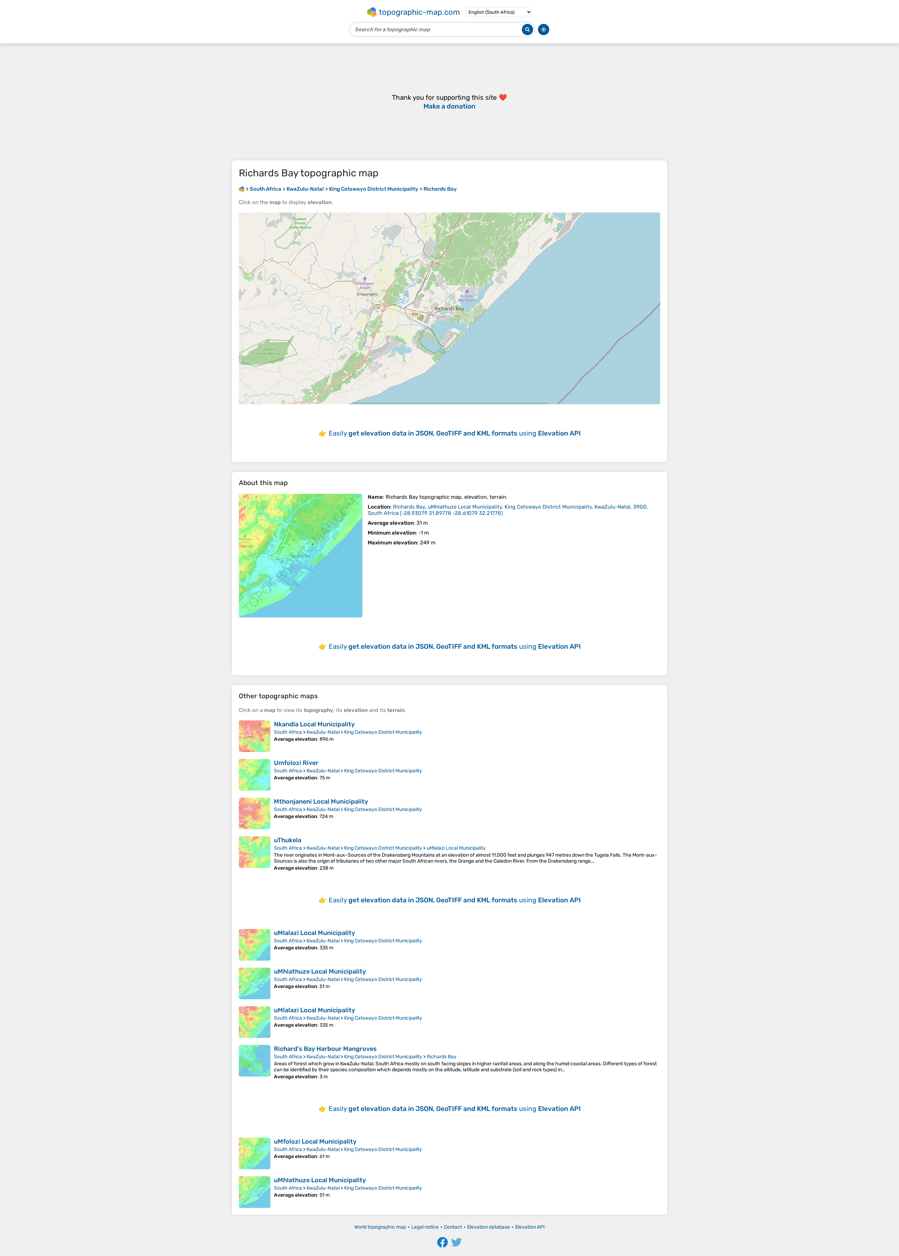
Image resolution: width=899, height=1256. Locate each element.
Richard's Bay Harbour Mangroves (325, 1049)
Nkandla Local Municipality (314, 724)
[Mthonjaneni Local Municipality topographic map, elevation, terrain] (254, 813)
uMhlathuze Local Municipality (320, 971)
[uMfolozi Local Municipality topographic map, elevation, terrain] (254, 1153)
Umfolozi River (296, 763)
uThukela (287, 840)
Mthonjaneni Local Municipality (321, 801)
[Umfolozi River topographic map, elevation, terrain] (254, 775)
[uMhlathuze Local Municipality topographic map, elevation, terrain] (254, 983)
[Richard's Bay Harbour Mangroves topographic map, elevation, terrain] (254, 1062)
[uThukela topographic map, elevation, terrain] (254, 853)
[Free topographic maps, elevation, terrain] (241, 189)
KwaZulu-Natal (323, 732)
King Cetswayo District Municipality (383, 732)
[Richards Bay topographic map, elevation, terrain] (300, 555)
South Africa (288, 732)
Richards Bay (442, 1057)
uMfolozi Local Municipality (315, 1141)
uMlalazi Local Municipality (456, 848)
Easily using (455, 433)
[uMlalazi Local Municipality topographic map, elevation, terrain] (254, 945)
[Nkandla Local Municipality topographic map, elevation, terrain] (254, 736)
